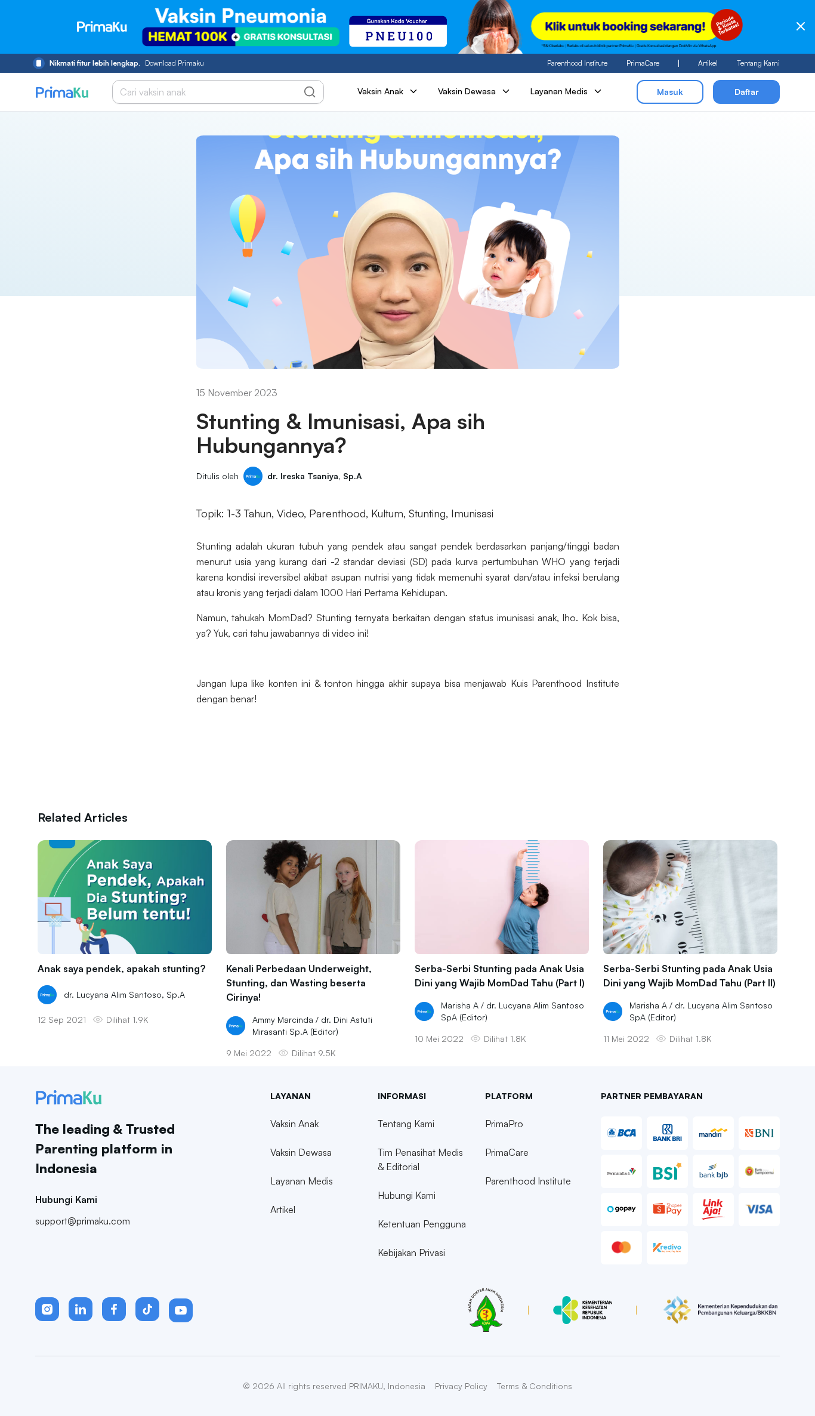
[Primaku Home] (61, 92)
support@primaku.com (82, 1221)
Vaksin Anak (294, 1124)
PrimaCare (642, 62)
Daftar (746, 92)
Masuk (670, 92)
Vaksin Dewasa (301, 1152)
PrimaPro (504, 1124)
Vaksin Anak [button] (380, 91)
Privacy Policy (461, 1386)
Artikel (708, 62)
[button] (47, 1309)
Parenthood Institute (577, 62)
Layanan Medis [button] (559, 91)
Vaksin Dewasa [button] (467, 91)
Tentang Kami (758, 62)
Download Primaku (127, 62)
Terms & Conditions (534, 1386)
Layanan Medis (301, 1181)
